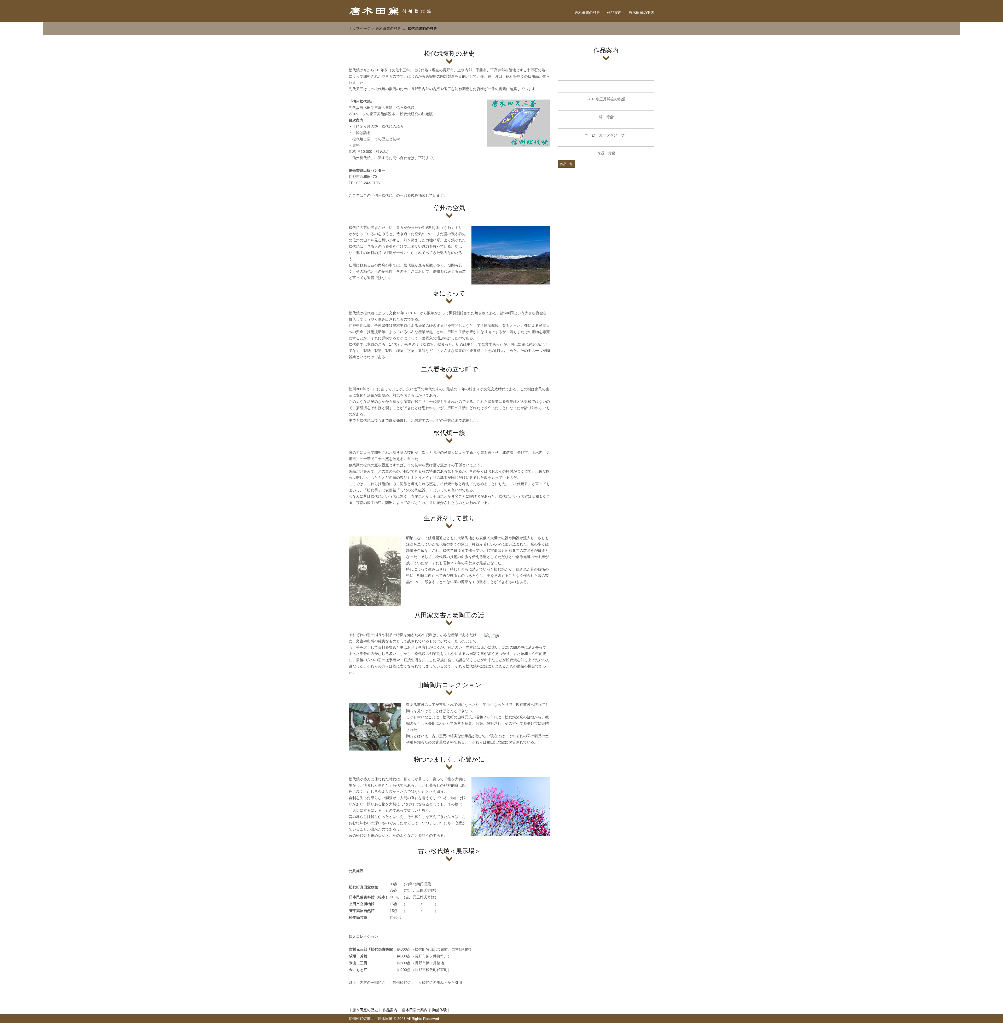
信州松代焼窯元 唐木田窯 (371, 1018)
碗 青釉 (606, 117)
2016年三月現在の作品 (606, 99)
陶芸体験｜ (441, 1010)
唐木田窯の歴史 (587, 12)
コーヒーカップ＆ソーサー (606, 135)
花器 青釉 (606, 153)
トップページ (360, 28)
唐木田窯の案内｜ (416, 1010)
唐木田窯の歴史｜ (367, 1010)
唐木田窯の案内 (641, 12)
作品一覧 (566, 164)
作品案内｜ (392, 1010)
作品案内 (614, 12)
